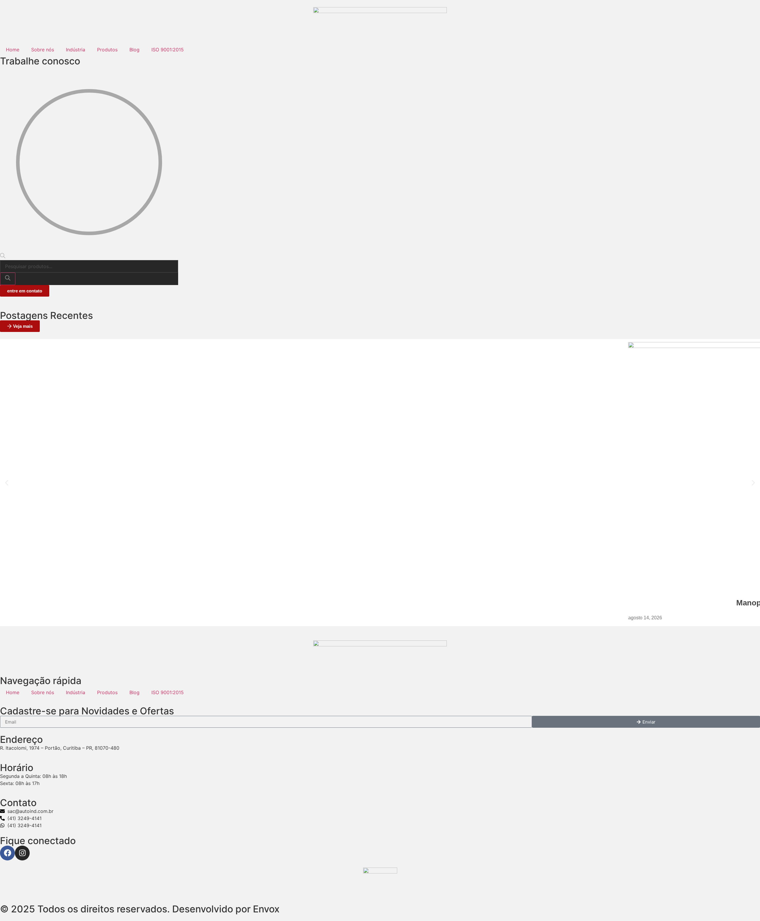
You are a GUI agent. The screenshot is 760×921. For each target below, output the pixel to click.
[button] (6, 482)
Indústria (75, 50)
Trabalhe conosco (40, 61)
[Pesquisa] (7, 279)
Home (12, 50)
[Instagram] (22, 853)
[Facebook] (7, 853)
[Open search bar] (2, 256)
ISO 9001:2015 (167, 50)
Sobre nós (42, 50)
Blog (134, 50)
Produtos (107, 50)
